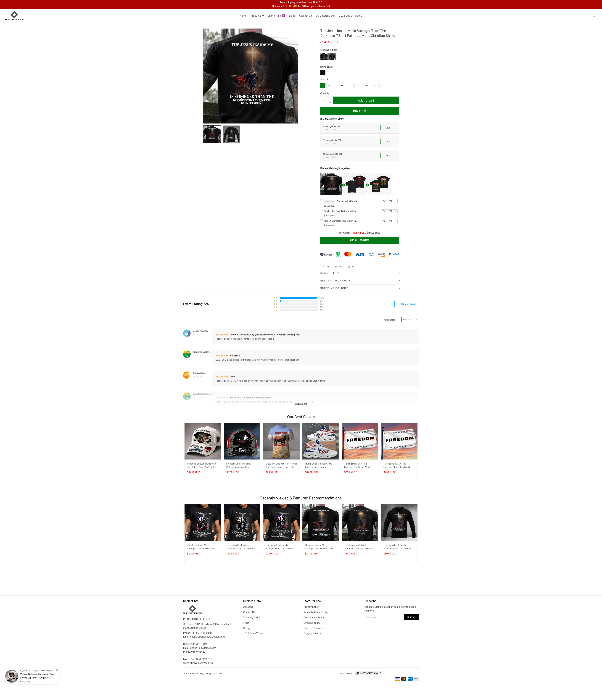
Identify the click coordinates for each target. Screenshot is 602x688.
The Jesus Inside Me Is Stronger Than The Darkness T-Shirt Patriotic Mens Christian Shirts (348, 201)
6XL (383, 85)
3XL (358, 85)
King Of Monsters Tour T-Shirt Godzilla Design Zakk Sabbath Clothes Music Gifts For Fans (341, 221)
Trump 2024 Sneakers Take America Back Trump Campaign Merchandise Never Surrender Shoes (320, 465)
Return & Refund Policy (316, 612)
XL (342, 85)
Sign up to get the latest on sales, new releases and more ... (390, 608)
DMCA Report (345, 674)
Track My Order (251, 617)
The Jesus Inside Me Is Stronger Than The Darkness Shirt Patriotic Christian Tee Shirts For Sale (240, 547)
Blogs (292, 15)
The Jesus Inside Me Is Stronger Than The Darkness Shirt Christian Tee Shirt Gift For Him (281, 547)
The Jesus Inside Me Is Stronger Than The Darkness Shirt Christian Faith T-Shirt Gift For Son (320, 547)
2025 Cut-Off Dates (350, 15)
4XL (366, 85)
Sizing (246, 628)
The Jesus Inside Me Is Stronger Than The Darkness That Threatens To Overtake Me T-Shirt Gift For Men (358, 547)
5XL (374, 85)
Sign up (411, 617)
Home (243, 15)
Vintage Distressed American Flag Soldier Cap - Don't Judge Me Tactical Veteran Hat (201, 465)
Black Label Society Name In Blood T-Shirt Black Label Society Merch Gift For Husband (341, 211)
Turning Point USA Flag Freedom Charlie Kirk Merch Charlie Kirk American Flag (357, 465)
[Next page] (420, 452)
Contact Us (305, 15)
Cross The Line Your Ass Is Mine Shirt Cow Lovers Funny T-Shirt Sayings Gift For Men (281, 465)
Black (330, 67)
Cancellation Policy (314, 617)
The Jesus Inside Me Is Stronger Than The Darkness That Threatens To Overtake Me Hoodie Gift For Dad (397, 547)
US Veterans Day (325, 15)
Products (255, 15)
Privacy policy (311, 606)
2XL (349, 85)
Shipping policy (312, 622)
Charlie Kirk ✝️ (276, 15)
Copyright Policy (313, 633)
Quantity (324, 93)
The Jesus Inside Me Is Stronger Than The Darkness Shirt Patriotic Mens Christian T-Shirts (202, 547)
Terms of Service (313, 628)
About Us (248, 606)
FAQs (246, 622)
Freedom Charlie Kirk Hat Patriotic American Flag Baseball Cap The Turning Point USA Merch (241, 465)
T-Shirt (333, 49)
